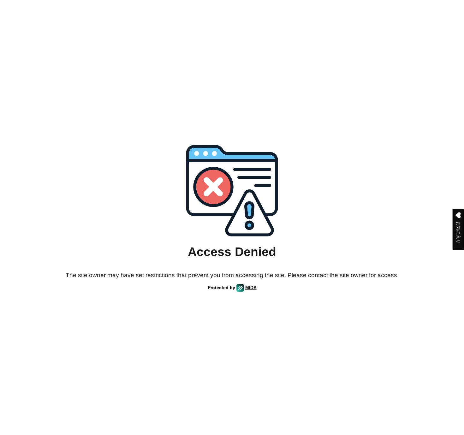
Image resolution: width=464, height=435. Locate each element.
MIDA (251, 287)
